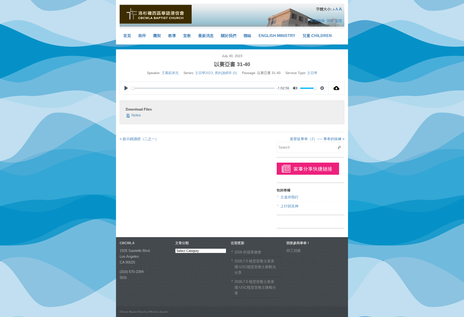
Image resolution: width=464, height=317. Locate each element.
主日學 (312, 73)
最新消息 (206, 36)
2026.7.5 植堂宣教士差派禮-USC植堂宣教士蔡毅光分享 (255, 267)
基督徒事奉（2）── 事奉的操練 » (317, 139)
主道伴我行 (289, 197)
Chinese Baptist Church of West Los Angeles (144, 311)
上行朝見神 (289, 206)
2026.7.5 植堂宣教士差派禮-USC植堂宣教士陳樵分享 (255, 287)
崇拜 (142, 36)
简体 (330, 21)
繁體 (338, 21)
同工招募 (293, 251)
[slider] (203, 88)
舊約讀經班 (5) (226, 73)
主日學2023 (204, 73)
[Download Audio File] (336, 88)
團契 (157, 36)
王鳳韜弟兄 (170, 73)
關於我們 (228, 36)
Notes (135, 115)
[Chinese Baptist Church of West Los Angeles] (156, 14)
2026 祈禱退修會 (247, 252)
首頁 (127, 36)
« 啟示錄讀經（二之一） (139, 139)
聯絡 (247, 36)
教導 (172, 36)
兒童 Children (317, 36)
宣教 (187, 36)
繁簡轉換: (318, 21)
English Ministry (277, 36)
